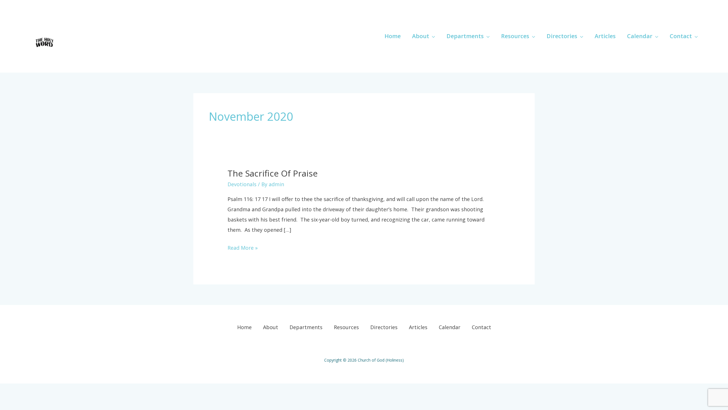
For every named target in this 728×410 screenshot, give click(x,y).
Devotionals (242, 184)
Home (244, 327)
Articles (418, 327)
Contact (481, 327)
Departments (305, 327)
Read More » (243, 247)
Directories (384, 327)
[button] (432, 36)
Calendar (449, 327)
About (270, 327)
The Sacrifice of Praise (273, 173)
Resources (346, 327)
